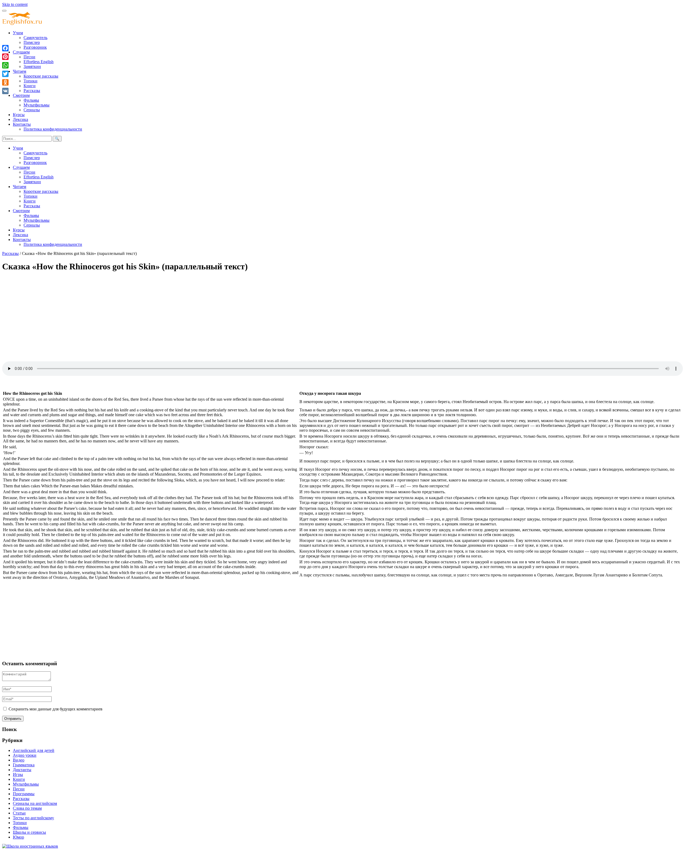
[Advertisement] (162, 314)
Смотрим (21, 95)
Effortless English (39, 61)
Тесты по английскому (33, 818)
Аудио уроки (24, 755)
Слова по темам (27, 808)
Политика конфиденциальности (53, 129)
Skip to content (15, 4)
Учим (18, 32)
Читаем (19, 71)
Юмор (18, 837)
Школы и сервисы (29, 832)
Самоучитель (35, 37)
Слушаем (21, 52)
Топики (30, 81)
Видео (18, 760)
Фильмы (31, 100)
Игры (18, 774)
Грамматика (24, 765)
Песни (29, 57)
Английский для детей (33, 750)
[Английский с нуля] (22, 23)
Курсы (19, 114)
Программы (24, 793)
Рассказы (32, 90)
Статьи (19, 813)
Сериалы (32, 110)
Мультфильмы (37, 105)
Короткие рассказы (41, 76)
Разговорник (35, 47)
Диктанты (22, 769)
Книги (30, 85)
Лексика (20, 119)
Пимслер (32, 42)
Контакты (22, 124)
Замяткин (32, 66)
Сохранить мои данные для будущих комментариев (55, 709)
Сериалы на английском (35, 803)
